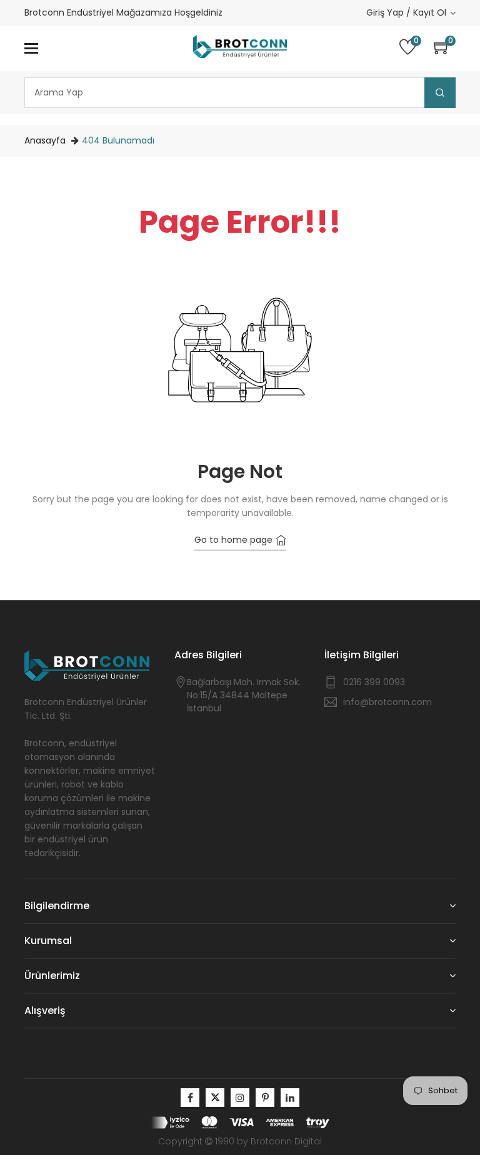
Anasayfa (45, 140)
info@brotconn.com (387, 702)
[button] (445, 48)
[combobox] (240, 92)
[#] (190, 1097)
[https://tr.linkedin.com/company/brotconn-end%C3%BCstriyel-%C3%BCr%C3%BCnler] (290, 1097)
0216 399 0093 (374, 682)
